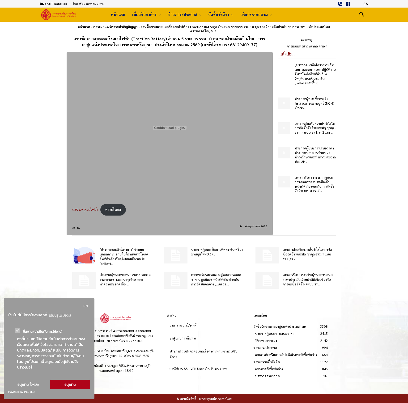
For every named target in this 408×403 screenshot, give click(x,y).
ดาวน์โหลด (113, 209)
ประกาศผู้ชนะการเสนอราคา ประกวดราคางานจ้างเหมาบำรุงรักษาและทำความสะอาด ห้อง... (125, 279)
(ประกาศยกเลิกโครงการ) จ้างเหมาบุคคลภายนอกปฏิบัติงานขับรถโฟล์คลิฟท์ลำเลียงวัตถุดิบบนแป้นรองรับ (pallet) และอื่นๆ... (315, 74)
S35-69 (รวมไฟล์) (85, 209)
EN (85, 306)
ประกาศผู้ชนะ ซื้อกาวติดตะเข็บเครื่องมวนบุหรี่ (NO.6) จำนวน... (314, 103)
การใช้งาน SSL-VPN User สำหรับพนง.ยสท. (199, 368)
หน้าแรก (84, 27)
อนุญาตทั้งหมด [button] (28, 384)
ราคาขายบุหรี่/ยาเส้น (184, 325)
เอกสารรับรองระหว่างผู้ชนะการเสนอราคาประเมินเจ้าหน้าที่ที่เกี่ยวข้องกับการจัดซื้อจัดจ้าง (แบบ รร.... (216, 279)
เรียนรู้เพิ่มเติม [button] (60, 315)
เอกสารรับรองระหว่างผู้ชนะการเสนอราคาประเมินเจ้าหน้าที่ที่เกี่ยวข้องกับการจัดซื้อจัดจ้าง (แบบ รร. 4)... (315, 184)
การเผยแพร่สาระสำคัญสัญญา (115, 27)
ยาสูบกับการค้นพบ (183, 338)
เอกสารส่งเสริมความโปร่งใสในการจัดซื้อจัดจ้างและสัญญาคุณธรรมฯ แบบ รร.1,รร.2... (307, 254)
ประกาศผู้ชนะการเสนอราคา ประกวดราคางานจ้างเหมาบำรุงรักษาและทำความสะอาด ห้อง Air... (315, 155)
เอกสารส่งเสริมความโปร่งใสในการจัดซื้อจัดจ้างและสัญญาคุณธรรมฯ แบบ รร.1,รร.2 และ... (315, 128)
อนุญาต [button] (70, 384)
